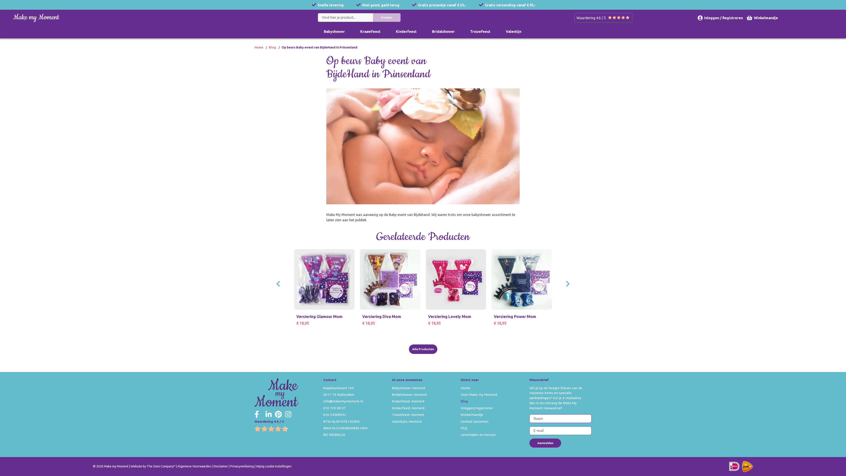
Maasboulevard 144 (338, 388)
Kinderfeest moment (408, 408)
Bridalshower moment (409, 394)
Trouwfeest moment (408, 414)
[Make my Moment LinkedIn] (268, 414)
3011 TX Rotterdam (338, 394)
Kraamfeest (370, 31)
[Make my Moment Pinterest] (278, 414)
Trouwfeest (480, 31)
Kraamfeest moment (408, 401)
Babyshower (334, 31)
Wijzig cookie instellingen (273, 466)
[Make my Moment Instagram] (288, 414)
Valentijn (513, 31)
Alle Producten (423, 349)
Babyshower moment (408, 388)
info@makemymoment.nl (343, 401)
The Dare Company (160, 466)
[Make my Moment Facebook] (256, 414)
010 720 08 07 (334, 408)
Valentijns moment (407, 421)
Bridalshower (443, 31)
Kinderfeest (406, 31)
